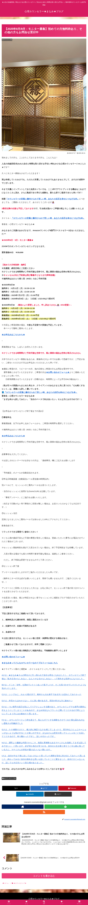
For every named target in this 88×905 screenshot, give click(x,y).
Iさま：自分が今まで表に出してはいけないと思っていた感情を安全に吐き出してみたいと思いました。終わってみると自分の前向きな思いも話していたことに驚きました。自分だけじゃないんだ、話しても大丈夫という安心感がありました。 (43, 759)
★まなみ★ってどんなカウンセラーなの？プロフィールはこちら (30, 663)
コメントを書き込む (44, 875)
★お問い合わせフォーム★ (57, 372)
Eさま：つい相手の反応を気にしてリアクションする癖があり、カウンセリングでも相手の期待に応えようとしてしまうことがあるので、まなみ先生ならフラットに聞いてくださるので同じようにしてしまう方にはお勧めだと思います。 (44, 710)
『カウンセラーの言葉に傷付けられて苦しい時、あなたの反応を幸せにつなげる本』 (42, 199)
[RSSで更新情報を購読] (44, 812)
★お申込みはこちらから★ (13, 335)
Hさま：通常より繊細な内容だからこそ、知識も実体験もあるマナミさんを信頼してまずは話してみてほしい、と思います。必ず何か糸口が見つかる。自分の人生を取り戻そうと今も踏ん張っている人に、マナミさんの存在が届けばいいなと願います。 (44, 746)
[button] (58, 794)
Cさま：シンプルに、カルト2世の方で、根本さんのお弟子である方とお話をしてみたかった (41, 694)
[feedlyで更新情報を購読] (65, 807)
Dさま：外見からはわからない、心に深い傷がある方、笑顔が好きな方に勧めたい (37, 701)
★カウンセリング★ (10, 778)
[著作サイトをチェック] (23, 807)
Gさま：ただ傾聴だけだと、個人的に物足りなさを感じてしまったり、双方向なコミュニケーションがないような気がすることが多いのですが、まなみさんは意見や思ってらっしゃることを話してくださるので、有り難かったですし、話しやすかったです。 (44, 733)
